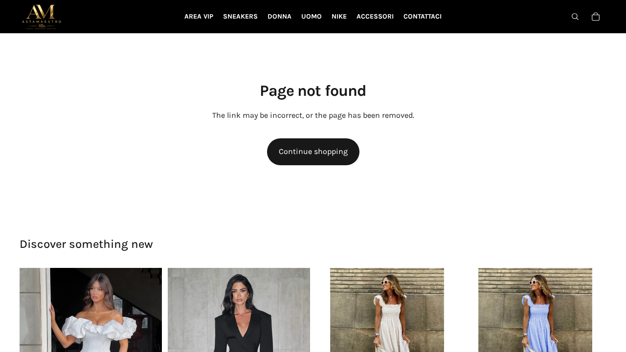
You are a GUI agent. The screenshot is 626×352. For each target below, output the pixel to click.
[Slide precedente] (34, 339)
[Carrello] (595, 16)
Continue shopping (313, 151)
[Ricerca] (575, 16)
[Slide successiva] (147, 339)
